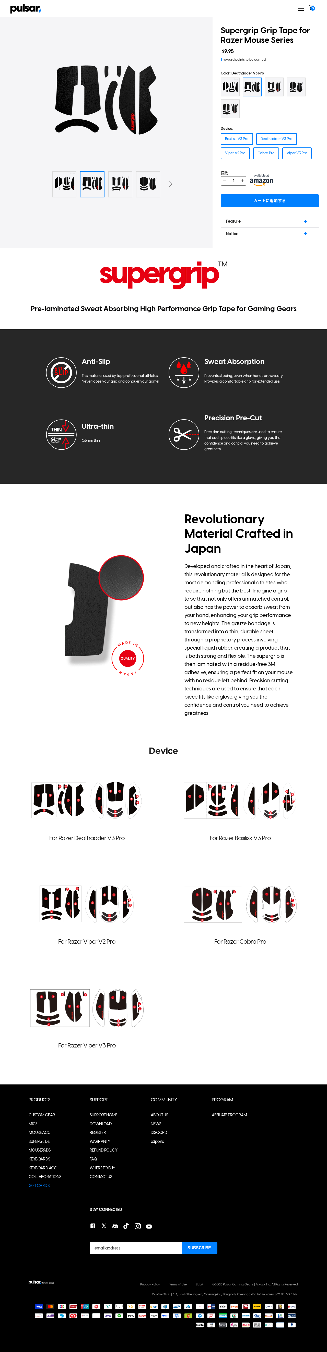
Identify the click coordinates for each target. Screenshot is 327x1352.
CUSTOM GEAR (42, 1115)
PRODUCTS (39, 1100)
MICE (33, 1123)
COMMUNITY (164, 1100)
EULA (199, 1284)
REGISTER (98, 1132)
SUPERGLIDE (39, 1141)
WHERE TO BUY (102, 1168)
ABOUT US (159, 1115)
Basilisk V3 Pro (237, 139)
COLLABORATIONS (45, 1176)
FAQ (93, 1159)
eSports (157, 1141)
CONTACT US (101, 1176)
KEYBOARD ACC (43, 1168)
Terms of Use (178, 1284)
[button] (179, 100)
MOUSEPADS (40, 1150)
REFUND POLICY (103, 1150)
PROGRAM (222, 1100)
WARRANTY (100, 1141)
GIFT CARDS (39, 1185)
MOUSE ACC (40, 1132)
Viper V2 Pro (235, 153)
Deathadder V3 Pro (277, 139)
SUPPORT (99, 1100)
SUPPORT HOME (103, 1115)
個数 (224, 173)
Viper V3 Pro (297, 153)
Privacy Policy (150, 1284)
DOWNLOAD (101, 1123)
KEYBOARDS (39, 1159)
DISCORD (159, 1132)
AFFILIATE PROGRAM (229, 1115)
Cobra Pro (266, 153)
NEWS (156, 1123)
